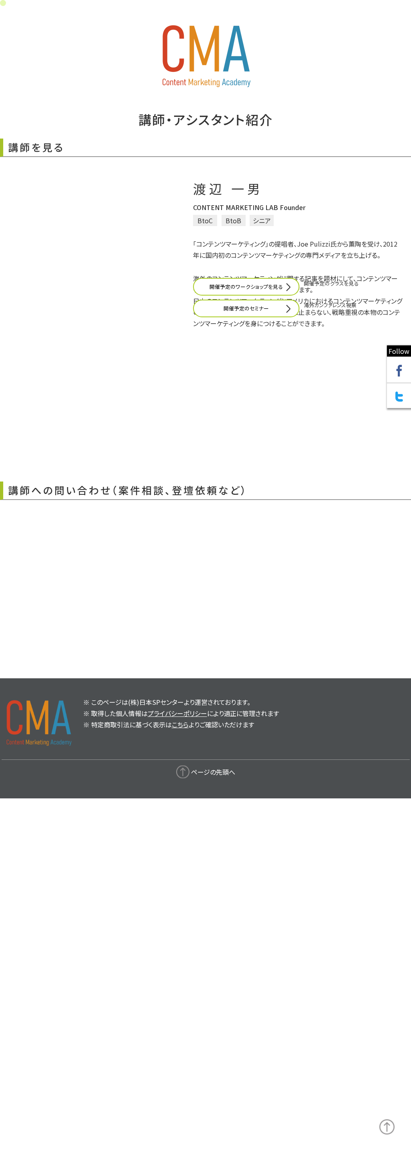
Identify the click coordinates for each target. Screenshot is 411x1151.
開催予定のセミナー (246, 416)
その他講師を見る (129, 970)
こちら (180, 1053)
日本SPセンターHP (50, 552)
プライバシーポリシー (177, 1042)
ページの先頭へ (213, 1100)
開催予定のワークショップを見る (246, 394)
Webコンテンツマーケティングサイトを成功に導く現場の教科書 (110, 563)
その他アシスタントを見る (281, 970)
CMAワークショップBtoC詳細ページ (74, 541)
